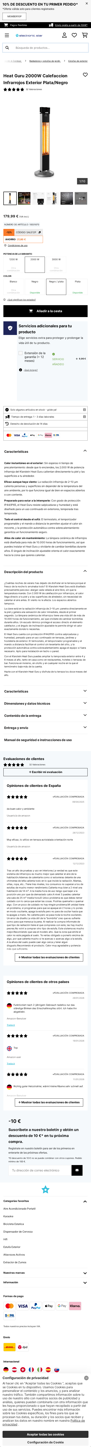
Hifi (5, 1239)
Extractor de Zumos (14, 1262)
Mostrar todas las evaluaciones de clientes (50, 957)
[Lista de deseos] (74, 35)
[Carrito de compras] (85, 35)
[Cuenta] (64, 35)
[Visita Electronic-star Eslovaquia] (56, 1369)
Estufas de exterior (78, 61)
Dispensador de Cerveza (18, 1231)
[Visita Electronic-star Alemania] (5, 1369)
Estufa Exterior (11, 1247)
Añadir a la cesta (49, 311)
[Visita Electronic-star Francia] (31, 1369)
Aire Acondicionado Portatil (19, 1208)
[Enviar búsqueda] (7, 47)
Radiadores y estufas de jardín (45, 61)
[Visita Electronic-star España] (48, 1369)
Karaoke (8, 1216)
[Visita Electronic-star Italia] (39, 1369)
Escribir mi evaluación (46, 772)
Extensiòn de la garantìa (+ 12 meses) (35, 356)
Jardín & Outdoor (13, 61)
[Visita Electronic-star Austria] (14, 1369)
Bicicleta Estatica (13, 1224)
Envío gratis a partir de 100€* (71, 25)
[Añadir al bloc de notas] (85, 74)
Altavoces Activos (14, 1254)
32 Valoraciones (34, 89)
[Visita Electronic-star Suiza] (22, 1369)
